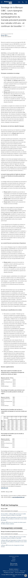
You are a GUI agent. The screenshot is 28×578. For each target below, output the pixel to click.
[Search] (26, 2)
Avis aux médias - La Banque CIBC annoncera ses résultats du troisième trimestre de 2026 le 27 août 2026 (13, 514)
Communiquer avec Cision (14, 556)
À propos (13, 559)
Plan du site (22, 571)
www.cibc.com (4, 488)
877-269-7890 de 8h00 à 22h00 (14, 564)
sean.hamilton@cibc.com (18, 497)
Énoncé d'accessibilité (19, 572)
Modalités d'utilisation (13, 569)
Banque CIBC (4, 508)
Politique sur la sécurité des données (11, 571)
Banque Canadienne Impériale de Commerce (12, 531)
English (23, 26)
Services (13, 560)
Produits (13, 557)
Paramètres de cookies (8, 572)
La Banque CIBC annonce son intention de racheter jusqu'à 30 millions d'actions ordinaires (13, 523)
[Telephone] (23, 2)
